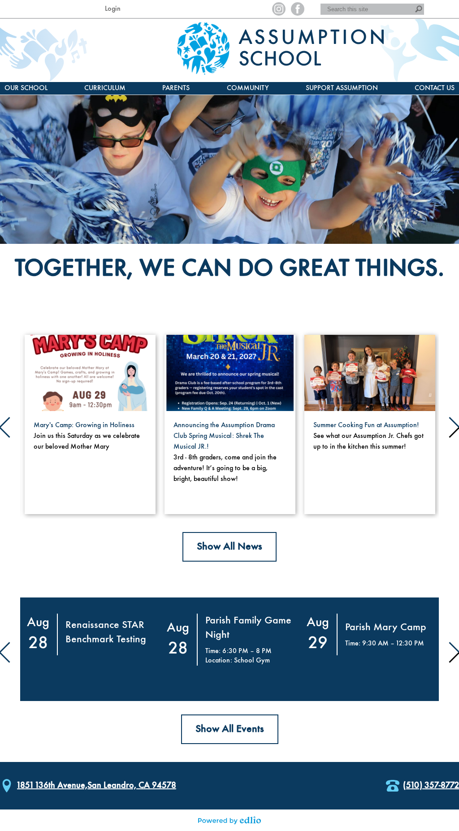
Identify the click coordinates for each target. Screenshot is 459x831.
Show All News (229, 546)
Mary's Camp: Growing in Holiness (84, 425)
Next (452, 424)
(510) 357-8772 (431, 785)
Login (113, 9)
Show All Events (229, 729)
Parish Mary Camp (385, 627)
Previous (6, 424)
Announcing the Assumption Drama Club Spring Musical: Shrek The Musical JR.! (224, 436)
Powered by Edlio (229, 820)
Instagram (279, 9)
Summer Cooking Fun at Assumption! (366, 425)
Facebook (297, 9)
